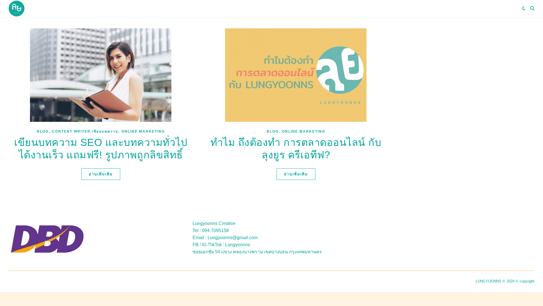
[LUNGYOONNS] (16, 9)
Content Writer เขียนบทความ (85, 131)
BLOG (43, 131)
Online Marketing (143, 131)
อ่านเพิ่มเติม (101, 174)
